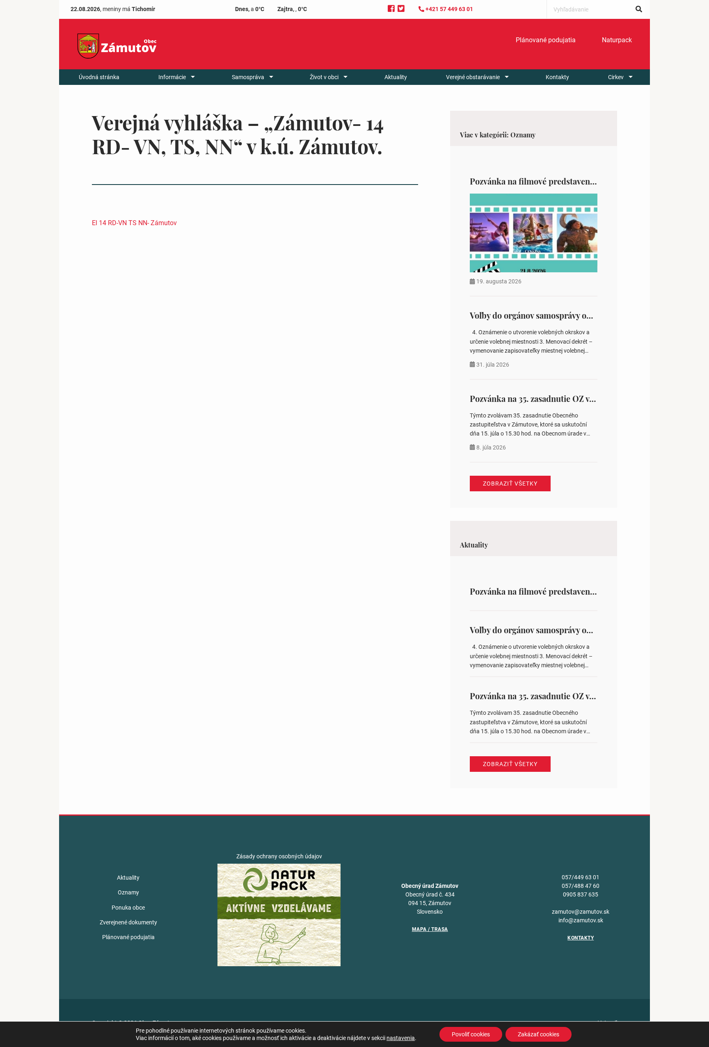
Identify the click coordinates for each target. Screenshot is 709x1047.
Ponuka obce (128, 907)
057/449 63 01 (580, 877)
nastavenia (401, 1038)
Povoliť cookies (471, 1034)
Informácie (172, 77)
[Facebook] (391, 9)
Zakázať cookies (538, 1034)
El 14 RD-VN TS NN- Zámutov (134, 223)
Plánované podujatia (546, 40)
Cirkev (616, 77)
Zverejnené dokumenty (128, 922)
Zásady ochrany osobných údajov (279, 856)
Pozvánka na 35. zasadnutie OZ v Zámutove (549, 398)
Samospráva (248, 77)
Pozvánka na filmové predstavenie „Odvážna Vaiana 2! (570, 181)
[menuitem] (546, 40)
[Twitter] (401, 9)
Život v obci (324, 77)
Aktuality (395, 77)
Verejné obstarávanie (473, 77)
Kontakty (557, 77)
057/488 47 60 (580, 886)
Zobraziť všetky (510, 483)
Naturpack (617, 40)
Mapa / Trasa (430, 929)
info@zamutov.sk (580, 920)
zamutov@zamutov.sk (580, 911)
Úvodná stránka (99, 77)
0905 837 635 (580, 894)
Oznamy (128, 892)
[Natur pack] (279, 914)
